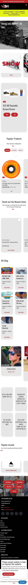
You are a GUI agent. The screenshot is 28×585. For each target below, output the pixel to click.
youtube (19, 486)
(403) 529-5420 (6, 507)
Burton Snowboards (11, 470)
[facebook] (3, 513)
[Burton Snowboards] (11, 464)
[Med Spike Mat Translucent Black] (11, 228)
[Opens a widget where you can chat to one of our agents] (22, 582)
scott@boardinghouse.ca (9, 509)
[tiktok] (21, 513)
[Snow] (11, 63)
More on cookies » (7, 577)
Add (11, 191)
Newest (21, 150)
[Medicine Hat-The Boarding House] (8, 6)
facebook (8, 482)
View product (11, 250)
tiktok (14, 491)
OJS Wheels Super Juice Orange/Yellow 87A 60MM (11, 184)
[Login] (19, 5)
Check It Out (11, 372)
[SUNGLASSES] (11, 356)
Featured (14, 150)
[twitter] (12, 513)
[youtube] (16, 513)
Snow (11, 75)
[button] (16, 154)
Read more (7, 287)
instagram (19, 482)
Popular (7, 150)
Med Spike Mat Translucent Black (10, 242)
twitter (9, 486)
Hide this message (8, 574)
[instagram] (7, 513)
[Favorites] (22, 5)
